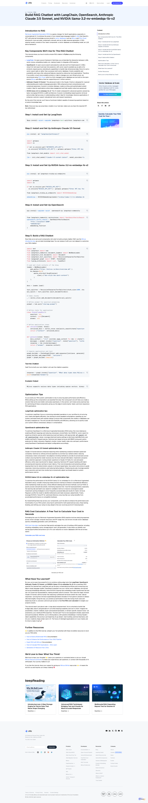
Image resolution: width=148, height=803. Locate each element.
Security (46, 792)
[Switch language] (86, 3)
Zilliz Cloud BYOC (70, 752)
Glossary (98, 770)
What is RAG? (99, 773)
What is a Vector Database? (100, 776)
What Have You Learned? (105, 68)
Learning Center (100, 752)
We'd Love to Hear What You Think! (108, 74)
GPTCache (68, 769)
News (112, 755)
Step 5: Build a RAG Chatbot (106, 57)
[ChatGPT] (38, 752)
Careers (113, 752)
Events (112, 760)
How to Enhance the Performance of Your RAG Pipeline (44, 639)
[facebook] (102, 105)
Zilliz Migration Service (71, 758)
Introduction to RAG (104, 34)
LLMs (77, 36)
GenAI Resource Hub (101, 755)
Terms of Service (29, 792)
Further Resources (103, 71)
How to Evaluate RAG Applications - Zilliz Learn (42, 645)
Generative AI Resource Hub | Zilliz (38, 648)
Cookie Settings (54, 792)
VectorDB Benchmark (86, 755)
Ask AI (142, 799)
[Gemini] (52, 752)
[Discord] (119, 731)
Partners (113, 758)
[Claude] (48, 752)
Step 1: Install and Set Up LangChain (108, 42)
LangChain (30, 60)
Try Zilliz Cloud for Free (110, 94)
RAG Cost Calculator (31, 525)
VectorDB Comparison (101, 758)
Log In (108, 3)
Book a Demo (100, 3)
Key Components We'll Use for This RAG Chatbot (109, 37)
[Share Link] (109, 105)
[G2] (122, 731)
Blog (97, 749)
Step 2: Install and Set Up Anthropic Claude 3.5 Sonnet (108, 45)
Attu (67, 771)
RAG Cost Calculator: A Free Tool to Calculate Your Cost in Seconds (108, 64)
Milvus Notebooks (85, 765)
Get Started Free (117, 3)
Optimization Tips (103, 60)
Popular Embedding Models (101, 764)
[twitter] (98, 105)
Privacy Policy (39, 792)
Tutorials (30, 12)
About (112, 749)
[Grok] (45, 752)
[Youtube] (106, 731)
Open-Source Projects (86, 752)
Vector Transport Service (70, 777)
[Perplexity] (41, 752)
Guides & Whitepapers (101, 760)
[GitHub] (116, 731)
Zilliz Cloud (82, 38)
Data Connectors (100, 768)
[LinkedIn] (109, 731)
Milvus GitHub (64, 665)
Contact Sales (114, 763)
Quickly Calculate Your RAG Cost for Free (109, 115)
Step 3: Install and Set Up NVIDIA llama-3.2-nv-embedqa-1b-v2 (109, 50)
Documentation (85, 749)
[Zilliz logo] (28, 3)
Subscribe (52, 747)
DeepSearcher (69, 763)
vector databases (60, 38)
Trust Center (99, 780)
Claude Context (70, 766)
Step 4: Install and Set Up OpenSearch (109, 54)
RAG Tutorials (84, 762)
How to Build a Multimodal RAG (37, 637)
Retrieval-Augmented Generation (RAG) (37, 34)
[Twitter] (113, 731)
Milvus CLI (68, 774)
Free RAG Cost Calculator (84, 758)
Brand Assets (114, 766)
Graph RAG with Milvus (34, 642)
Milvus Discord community (33, 660)
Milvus (74, 38)
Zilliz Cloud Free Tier (71, 755)
